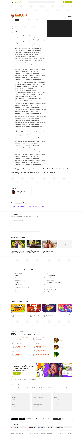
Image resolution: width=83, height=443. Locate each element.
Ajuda (55, 397)
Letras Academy (41, 200)
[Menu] (12, 2)
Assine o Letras (36, 406)
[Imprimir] (12, 28)
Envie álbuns (36, 399)
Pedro (41, 172)
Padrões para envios (59, 409)
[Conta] (71, 2)
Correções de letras (37, 404)
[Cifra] (12, 26)
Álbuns (13, 402)
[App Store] (22, 419)
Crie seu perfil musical (38, 397)
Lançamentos (15, 409)
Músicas (14, 397)
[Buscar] (53, 2)
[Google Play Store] (14, 419)
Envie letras (36, 402)
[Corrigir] (12, 30)
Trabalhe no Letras (58, 406)
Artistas (14, 399)
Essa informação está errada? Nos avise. (24, 169)
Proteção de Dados (58, 402)
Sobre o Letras (57, 404)
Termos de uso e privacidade (61, 399)
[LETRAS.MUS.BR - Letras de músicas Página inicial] (18, 2)
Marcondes (29, 172)
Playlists (14, 404)
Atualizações (15, 406)
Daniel (17, 172)
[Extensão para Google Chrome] (29, 419)
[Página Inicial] (11, 379)
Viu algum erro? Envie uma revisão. (19, 173)
